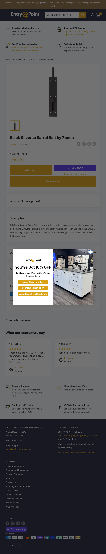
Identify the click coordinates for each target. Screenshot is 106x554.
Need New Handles (33, 282)
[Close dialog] (90, 252)
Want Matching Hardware (33, 294)
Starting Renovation (33, 287)
